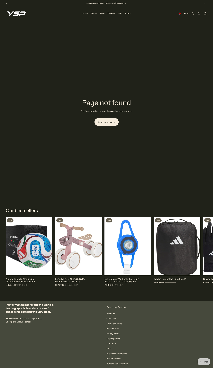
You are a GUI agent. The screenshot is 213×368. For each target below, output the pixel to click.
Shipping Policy (113, 338)
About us (110, 313)
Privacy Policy (112, 333)
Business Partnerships (116, 353)
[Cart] (205, 13)
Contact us (111, 318)
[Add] (97, 271)
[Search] (193, 13)
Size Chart (111, 343)
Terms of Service (114, 323)
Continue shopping (106, 122)
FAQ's (109, 348)
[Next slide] (204, 3)
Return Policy (112, 328)
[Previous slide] (7, 3)
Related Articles (113, 358)
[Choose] (47, 271)
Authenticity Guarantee (117, 363)
